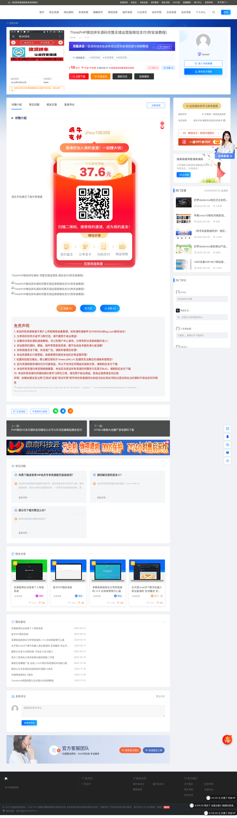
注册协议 (208, 789)
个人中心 (201, 12)
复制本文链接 (41, 411)
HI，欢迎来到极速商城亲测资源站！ (23, 2)
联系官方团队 (132, 750)
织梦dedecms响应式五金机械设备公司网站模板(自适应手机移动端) (211, 200)
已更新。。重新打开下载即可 (191, 335)
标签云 (134, 2)
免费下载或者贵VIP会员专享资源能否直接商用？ (46, 475)
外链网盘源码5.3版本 (22, 674)
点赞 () (154, 68)
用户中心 (198, 2)
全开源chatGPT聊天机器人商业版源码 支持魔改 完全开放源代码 (147, 589)
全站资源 (171, 12)
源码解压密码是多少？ (110, 475)
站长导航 (186, 12)
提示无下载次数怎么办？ (33, 510)
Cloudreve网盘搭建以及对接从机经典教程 (32, 680)
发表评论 (69, 104)
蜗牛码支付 (158, 784)
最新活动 (122, 76)
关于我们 (188, 784)
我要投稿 (13, 23)
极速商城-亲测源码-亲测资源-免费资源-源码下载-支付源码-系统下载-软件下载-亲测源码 (48, 388)
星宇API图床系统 (62, 587)
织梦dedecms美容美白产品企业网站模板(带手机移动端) (211, 246)
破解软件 (98, 12)
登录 (226, 12)
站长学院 (157, 12)
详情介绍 (16, 104)
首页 (41, 12)
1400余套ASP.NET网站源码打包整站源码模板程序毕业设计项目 (211, 261)
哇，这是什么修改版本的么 (190, 317)
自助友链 (144, 2)
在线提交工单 (155, 750)
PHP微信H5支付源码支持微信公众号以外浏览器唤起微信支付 (46, 429)
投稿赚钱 (187, 2)
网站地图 (9, 811)
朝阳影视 (137, 789)
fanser (206, 54)
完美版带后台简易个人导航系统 (29, 589)
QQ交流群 (184, 174)
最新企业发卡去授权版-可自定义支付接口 (32, 651)
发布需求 (155, 2)
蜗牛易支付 (138, 784)
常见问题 (34, 104)
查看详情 (23, 497)
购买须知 (166, 2)
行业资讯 (142, 12)
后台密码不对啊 (185, 299)
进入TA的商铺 (205, 63)
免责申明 (209, 2)
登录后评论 (29, 722)
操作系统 (127, 12)
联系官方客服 (205, 71)
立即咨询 (155, 105)
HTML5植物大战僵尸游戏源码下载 (114, 429)
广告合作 (86, 784)
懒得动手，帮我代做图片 (201, 133)
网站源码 (69, 12)
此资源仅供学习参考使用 (203, 106)
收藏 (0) (169, 68)
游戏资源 (113, 12)
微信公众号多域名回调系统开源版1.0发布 (32, 668)
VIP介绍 (176, 2)
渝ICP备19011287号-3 (26, 811)
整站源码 (73, 37)
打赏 (89, 308)
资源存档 (124, 2)
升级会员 (166, 47)
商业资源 (54, 12)
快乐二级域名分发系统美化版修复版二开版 (32, 657)
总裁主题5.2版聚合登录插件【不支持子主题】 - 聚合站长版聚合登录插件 (223, 798)
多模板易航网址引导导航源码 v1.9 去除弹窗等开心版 (107, 589)
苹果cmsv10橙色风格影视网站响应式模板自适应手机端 (211, 215)
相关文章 (52, 104)
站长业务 (188, 795)
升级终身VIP (102, 68)
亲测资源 (83, 12)
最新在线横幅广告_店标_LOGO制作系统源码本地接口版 (39, 663)
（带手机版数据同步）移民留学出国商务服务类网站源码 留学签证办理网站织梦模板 (211, 231)
